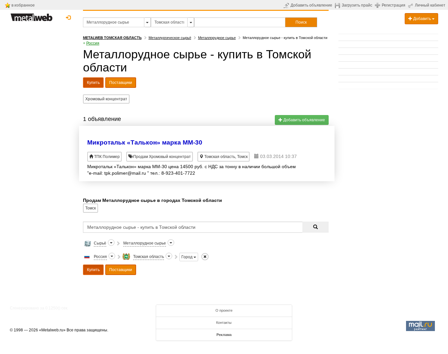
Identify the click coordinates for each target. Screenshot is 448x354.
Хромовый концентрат (106, 99)
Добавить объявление (311, 5)
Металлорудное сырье (217, 38)
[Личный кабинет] (411, 5)
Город (187, 257)
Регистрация (393, 5)
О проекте (224, 310)
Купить (93, 82)
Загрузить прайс (357, 5)
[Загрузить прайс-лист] (338, 5)
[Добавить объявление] (287, 5)
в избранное (23, 5)
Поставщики (120, 82)
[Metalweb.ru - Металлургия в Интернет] (31, 15)
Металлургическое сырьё (170, 38)
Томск (90, 208)
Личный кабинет (430, 5)
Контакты (224, 322)
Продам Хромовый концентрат (161, 156)
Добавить (422, 18)
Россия (92, 43)
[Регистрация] (378, 5)
